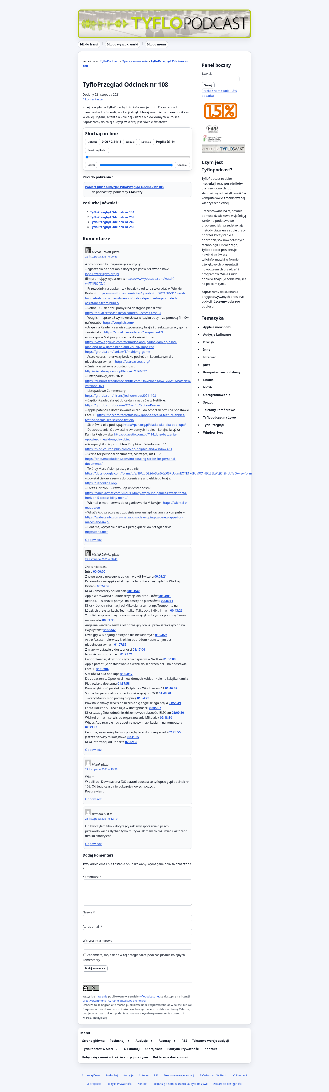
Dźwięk (208, 342)
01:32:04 (102, 669)
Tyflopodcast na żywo (219, 417)
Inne (206, 349)
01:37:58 (123, 683)
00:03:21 (160, 576)
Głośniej (182, 165)
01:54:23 (143, 698)
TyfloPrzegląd (213, 425)
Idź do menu (156, 44)
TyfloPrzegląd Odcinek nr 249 (112, 222)
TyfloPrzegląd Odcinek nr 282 (112, 227)
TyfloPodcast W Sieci (97, 1049)
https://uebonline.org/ (101, 483)
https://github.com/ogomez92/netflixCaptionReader (122, 405)
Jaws (206, 365)
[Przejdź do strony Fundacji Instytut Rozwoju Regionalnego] (224, 129)
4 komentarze (93, 99)
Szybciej (146, 142)
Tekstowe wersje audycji (210, 1041)
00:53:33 (108, 620)
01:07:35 (120, 644)
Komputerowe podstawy (221, 372)
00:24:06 (103, 586)
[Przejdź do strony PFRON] (224, 139)
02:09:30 (178, 713)
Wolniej (130, 142)
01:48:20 (165, 693)
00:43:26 (176, 610)
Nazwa (89, 912)
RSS (184, 1041)
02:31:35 (133, 737)
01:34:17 (126, 674)
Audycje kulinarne (217, 334)
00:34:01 (164, 596)
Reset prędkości (97, 150)
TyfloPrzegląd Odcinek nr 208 (112, 217)
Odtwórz (92, 142)
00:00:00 (99, 571)
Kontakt (210, 1049)
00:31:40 (133, 591)
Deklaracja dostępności (170, 1057)
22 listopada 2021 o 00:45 (101, 256)
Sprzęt (208, 402)
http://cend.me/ (96, 532)
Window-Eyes (213, 432)
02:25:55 (174, 732)
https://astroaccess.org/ (132, 361)
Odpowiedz (93, 540)
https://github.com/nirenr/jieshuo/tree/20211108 (120, 395)
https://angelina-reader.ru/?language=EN (133, 332)
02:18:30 (166, 717)
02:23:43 (91, 727)
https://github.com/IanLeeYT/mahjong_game (117, 352)
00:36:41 (167, 601)
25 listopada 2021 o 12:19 (101, 818)
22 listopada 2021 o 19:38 (101, 769)
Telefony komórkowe (219, 410)
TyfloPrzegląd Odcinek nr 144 (112, 212)
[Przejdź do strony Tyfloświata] (224, 149)
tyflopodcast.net (149, 996)
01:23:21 (126, 654)
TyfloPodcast (87, 12)
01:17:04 (139, 649)
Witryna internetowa (97, 941)
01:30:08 (169, 659)
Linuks (208, 380)
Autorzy (165, 1041)
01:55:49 (175, 703)
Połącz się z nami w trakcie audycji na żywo (115, 1057)
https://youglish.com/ (118, 322)
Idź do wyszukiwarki (122, 44)
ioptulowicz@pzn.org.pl (102, 274)
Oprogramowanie (135, 61)
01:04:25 (161, 635)
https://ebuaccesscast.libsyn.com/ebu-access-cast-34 (123, 313)
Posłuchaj (117, 1041)
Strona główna (93, 1041)
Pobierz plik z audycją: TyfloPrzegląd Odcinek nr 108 (124, 187)
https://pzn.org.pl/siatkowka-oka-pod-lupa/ (154, 425)
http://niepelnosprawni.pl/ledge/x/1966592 (116, 371)
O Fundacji (132, 1049)
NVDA (207, 387)
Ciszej (91, 165)
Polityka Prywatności (183, 1049)
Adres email (92, 926)
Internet (209, 357)
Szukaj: (207, 73)
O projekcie (153, 1049)
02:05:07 (155, 708)
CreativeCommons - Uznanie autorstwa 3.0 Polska (114, 1000)
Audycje (142, 1041)
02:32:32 (131, 742)
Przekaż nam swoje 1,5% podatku (219, 93)
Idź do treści (89, 44)
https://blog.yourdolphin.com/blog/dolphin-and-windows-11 (128, 449)
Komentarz (92, 877)
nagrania (101, 996)
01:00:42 (109, 630)
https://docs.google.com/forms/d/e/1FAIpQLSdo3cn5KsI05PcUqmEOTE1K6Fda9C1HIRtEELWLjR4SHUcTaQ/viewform (168, 473)
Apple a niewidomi (217, 327)
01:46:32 (171, 688)
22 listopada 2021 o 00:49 (101, 559)
